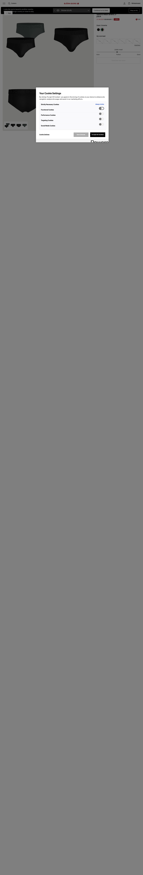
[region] (72, 114)
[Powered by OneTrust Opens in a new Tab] (98, 141)
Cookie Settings (44, 134)
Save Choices (81, 134)
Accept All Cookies (98, 134)
